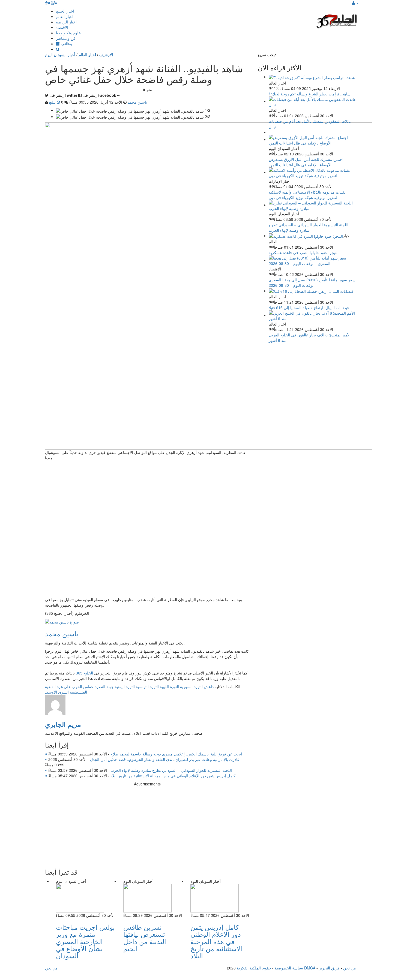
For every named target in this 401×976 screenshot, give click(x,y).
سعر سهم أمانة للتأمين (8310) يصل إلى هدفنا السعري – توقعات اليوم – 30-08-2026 (312, 282)
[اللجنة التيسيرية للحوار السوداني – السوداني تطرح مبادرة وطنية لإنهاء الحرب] (312, 204)
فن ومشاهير (66, 38)
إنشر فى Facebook (99, 95)
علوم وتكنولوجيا (68, 32)
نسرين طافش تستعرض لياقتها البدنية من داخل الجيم (144, 937)
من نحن (349, 968)
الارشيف (106, 54)
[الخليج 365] (337, 20)
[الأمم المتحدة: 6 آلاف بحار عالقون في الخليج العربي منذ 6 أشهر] (312, 315)
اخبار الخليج (65, 11)
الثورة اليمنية (125, 686)
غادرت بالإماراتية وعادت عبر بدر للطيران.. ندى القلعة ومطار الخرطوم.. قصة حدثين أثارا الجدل (143, 759)
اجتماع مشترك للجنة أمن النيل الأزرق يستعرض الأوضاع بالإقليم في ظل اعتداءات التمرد (306, 161)
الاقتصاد (62, 27)
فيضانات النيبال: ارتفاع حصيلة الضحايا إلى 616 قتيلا (309, 307)
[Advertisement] (147, 825)
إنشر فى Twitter (63, 95)
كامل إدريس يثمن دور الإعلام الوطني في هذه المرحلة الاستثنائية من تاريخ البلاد (141, 775)
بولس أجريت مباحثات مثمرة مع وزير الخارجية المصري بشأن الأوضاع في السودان (85, 941)
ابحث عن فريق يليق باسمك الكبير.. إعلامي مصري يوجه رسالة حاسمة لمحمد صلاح (144, 754)
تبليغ (53, 102)
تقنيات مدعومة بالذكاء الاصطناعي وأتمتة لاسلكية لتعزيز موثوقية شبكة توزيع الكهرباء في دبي (307, 194)
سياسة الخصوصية (289, 968)
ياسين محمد (61, 633)
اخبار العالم (64, 16)
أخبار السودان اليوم (60, 54)
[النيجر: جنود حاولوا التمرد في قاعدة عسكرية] (306, 235)
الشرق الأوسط (57, 692)
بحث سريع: (267, 54)
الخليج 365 (84, 673)
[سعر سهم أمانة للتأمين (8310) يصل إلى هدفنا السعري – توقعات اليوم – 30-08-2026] (312, 260)
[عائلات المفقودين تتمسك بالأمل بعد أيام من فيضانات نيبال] (312, 101)
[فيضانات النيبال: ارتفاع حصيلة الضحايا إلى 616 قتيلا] (311, 290)
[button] (355, 2)
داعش (209, 686)
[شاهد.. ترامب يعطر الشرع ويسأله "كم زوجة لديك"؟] (312, 76)
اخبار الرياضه (66, 22)
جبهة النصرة (104, 686)
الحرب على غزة (69, 686)
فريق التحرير (329, 968)
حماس (88, 686)
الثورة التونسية (147, 686)
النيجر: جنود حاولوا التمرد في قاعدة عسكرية (304, 252)
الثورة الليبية (169, 686)
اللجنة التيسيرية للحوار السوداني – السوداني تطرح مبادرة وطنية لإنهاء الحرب (139, 770)
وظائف (66, 43)
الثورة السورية (191, 686)
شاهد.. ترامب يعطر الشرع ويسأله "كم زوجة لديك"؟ (310, 94)
